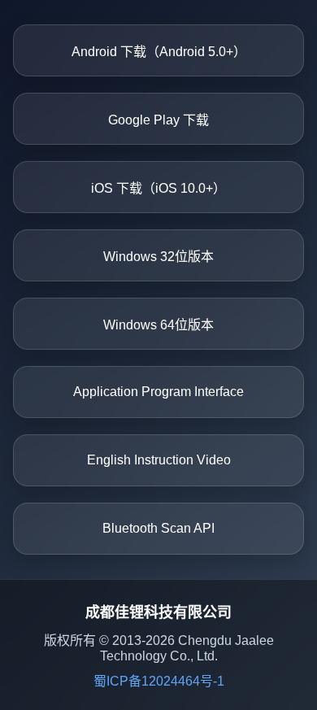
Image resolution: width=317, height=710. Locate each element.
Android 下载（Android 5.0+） (159, 52)
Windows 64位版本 (158, 325)
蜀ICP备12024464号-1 (158, 681)
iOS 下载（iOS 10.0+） (158, 188)
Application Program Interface (158, 392)
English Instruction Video (159, 460)
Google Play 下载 (158, 120)
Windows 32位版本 (158, 257)
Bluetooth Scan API (158, 528)
